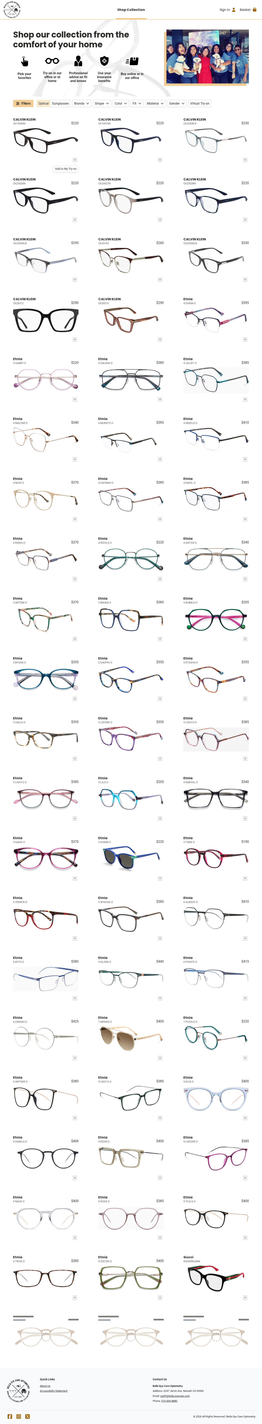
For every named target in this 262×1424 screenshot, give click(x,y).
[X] (27, 1417)
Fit (134, 103)
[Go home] (35, 9)
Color (118, 103)
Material (153, 103)
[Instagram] (18, 1417)
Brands (79, 103)
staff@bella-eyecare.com (175, 1396)
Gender (174, 103)
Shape (99, 103)
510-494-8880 (169, 1400)
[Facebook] (10, 1417)
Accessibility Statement (53, 1390)
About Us (45, 1385)
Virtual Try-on (199, 103)
